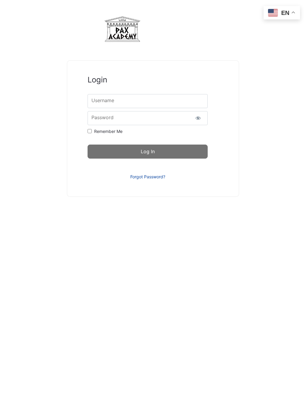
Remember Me (108, 131)
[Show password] (198, 118)
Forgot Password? (147, 176)
